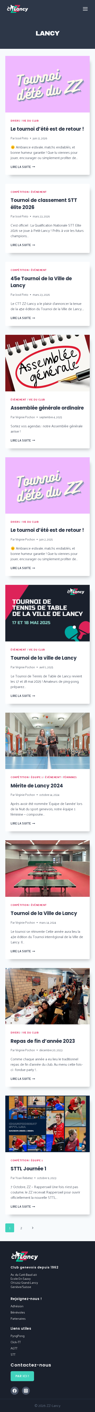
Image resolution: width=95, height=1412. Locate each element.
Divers (15, 120)
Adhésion (17, 1306)
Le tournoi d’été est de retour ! (47, 129)
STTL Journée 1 (28, 1168)
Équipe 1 (37, 777)
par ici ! (22, 1376)
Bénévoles (18, 1312)
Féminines (70, 777)
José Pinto (21, 138)
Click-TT (16, 1342)
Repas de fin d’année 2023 (43, 1041)
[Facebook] (15, 1391)
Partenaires (18, 1318)
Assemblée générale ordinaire (47, 407)
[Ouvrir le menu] (85, 9)
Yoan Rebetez (24, 1177)
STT (13, 1354)
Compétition (19, 191)
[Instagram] (26, 1391)
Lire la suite (23, 166)
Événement (39, 191)
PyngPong (18, 1336)
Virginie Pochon (25, 417)
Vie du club (30, 120)
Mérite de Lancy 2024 (37, 785)
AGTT (14, 1348)
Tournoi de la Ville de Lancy (44, 913)
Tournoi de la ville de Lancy (44, 658)
